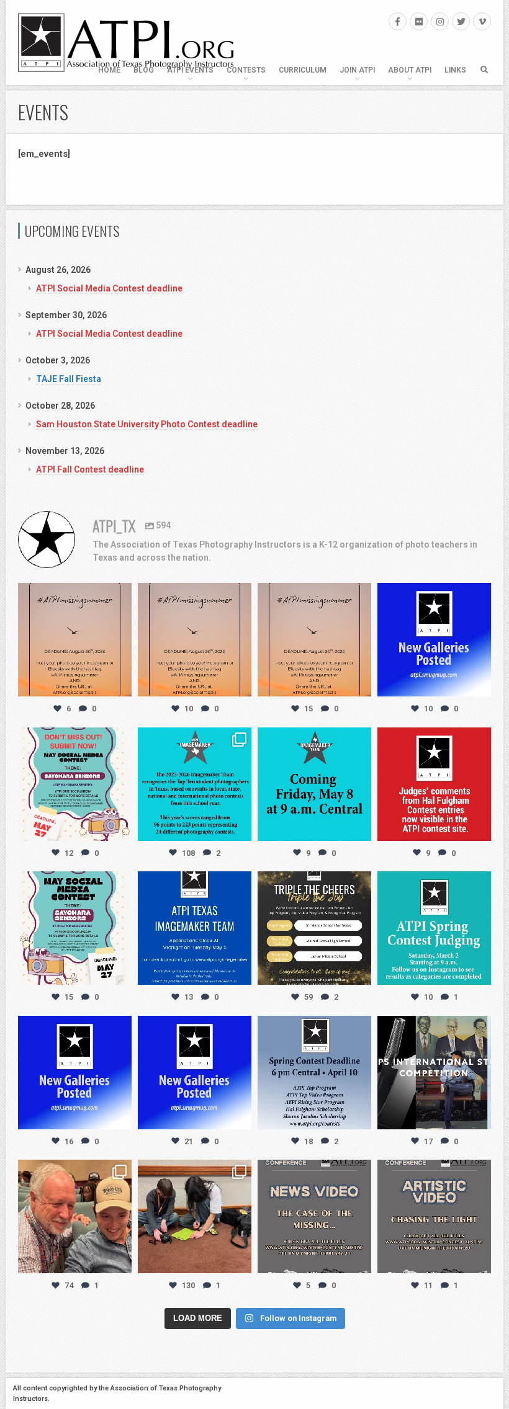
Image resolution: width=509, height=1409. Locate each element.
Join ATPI (357, 70)
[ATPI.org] (126, 42)
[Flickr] (419, 21)
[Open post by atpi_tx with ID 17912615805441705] (314, 639)
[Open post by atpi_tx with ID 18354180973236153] (314, 784)
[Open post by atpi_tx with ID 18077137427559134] (75, 928)
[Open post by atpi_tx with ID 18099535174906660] (314, 1216)
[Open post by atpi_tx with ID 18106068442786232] (75, 1216)
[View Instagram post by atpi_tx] (120, 684)
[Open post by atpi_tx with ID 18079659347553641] (194, 784)
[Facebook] (398, 21)
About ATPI (409, 70)
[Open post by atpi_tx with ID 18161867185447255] (75, 784)
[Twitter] (461, 21)
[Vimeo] (482, 21)
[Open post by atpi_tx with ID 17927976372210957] (194, 1216)
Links (455, 70)
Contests (246, 70)
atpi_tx (73, 594)
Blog (143, 70)
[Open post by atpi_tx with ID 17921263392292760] (314, 1072)
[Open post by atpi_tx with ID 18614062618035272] (194, 639)
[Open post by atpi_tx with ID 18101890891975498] (434, 784)
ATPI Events (190, 70)
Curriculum (303, 70)
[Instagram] (440, 21)
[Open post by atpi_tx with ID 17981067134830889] (194, 1072)
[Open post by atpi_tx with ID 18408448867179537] (75, 1072)
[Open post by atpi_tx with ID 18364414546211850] (75, 639)
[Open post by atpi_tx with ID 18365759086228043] (434, 639)
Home (109, 70)
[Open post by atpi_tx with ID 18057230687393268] (434, 1216)
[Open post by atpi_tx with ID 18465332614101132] (194, 928)
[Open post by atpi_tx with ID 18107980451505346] (314, 928)
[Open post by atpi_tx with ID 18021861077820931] (434, 928)
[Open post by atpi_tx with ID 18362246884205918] (434, 1072)
